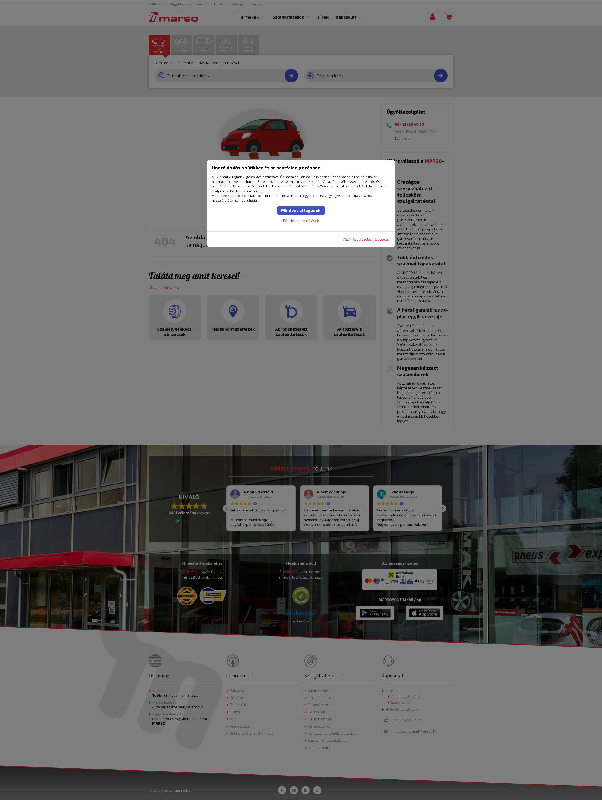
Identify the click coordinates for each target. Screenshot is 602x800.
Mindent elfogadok (301, 210)
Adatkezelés (362, 239)
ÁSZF (347, 239)
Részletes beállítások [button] (231, 196)
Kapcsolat (381, 239)
